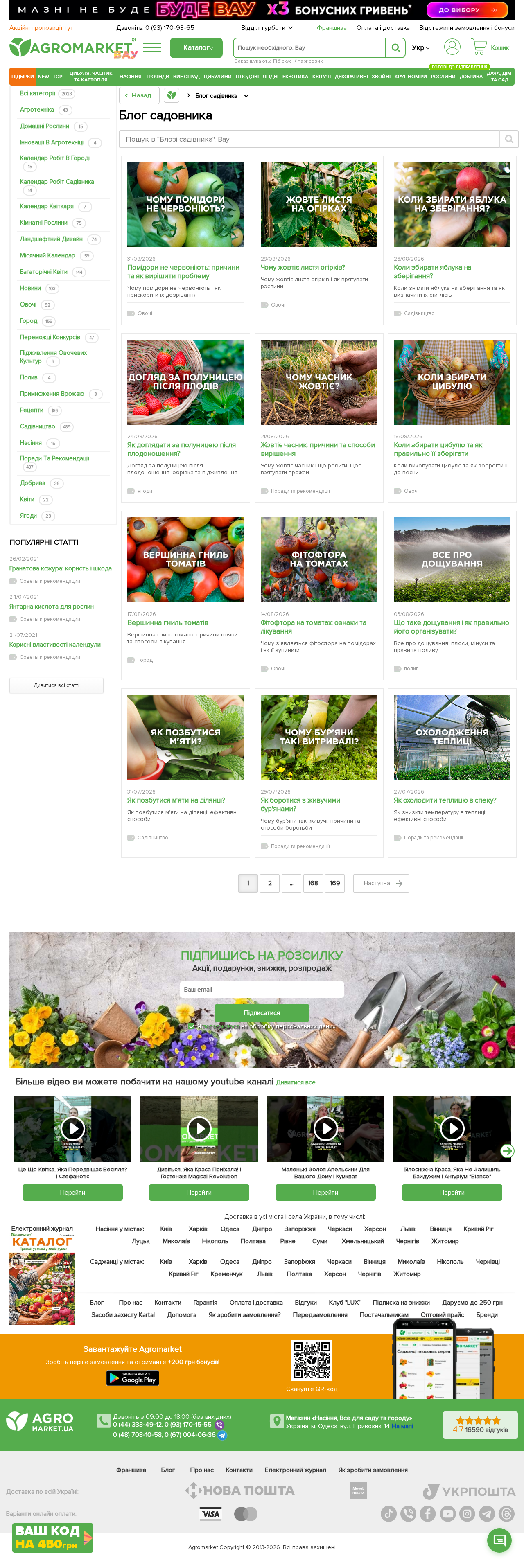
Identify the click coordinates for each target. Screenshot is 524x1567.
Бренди (487, 1315)
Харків (198, 1229)
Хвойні (381, 76)
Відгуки (306, 1303)
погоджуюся (222, 1026)
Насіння (131, 76)
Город (36, 321)
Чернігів (407, 1241)
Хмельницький (363, 1241)
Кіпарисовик (308, 61)
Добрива (471, 76)
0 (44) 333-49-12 (137, 1425)
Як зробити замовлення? (244, 1315)
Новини (38, 288)
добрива (39, 483)
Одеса (229, 1229)
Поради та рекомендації (54, 462)
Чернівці (488, 1262)
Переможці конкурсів (57, 337)
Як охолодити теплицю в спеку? (445, 800)
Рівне (288, 1241)
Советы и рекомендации (50, 581)
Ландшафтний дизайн (58, 239)
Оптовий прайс (442, 1315)
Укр (418, 47)
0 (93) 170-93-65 (169, 28)
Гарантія (205, 1303)
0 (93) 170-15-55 (188, 1425)
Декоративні (351, 76)
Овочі (35, 304)
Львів (408, 1229)
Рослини (443, 75)
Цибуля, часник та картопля (91, 76)
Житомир (445, 1241)
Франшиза (332, 28)
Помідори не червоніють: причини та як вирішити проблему (183, 271)
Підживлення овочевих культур (53, 357)
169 (335, 883)
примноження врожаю (58, 393)
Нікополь (215, 1241)
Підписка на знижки (401, 1303)
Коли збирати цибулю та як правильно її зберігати (438, 449)
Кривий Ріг (479, 1229)
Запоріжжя (300, 1229)
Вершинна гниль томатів (167, 622)
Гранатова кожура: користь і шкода (60, 568)
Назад (141, 95)
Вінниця (441, 1229)
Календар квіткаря (53, 206)
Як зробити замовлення (373, 1470)
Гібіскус (282, 61)
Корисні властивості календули (55, 644)
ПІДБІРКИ (22, 76)
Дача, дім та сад (500, 76)
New (43, 76)
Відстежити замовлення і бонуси (467, 28)
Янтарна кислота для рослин (51, 606)
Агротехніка (44, 109)
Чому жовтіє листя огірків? (303, 267)
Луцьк (140, 1241)
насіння (37, 442)
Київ (166, 1229)
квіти (34, 499)
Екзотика (295, 76)
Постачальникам (384, 1315)
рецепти (39, 410)
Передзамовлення (320, 1315)
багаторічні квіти (51, 271)
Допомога (181, 1315)
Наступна (378, 883)
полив (35, 377)
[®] (70, 55)
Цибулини (218, 76)
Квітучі (321, 76)
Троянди (157, 76)
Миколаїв (176, 1241)
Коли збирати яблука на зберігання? (433, 271)
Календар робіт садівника (57, 185)
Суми (320, 1241)
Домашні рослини (51, 126)
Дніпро (262, 1229)
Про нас (130, 1303)
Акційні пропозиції (41, 28)
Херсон (375, 1229)
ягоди (35, 515)
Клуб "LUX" (345, 1303)
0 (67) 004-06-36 (190, 1435)
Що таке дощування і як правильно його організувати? (452, 627)
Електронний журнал (295, 1470)
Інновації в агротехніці (58, 142)
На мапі (402, 1426)
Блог (97, 1303)
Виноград (186, 76)
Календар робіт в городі (55, 161)
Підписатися (262, 1013)
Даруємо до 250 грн (472, 1303)
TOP (57, 76)
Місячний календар (54, 255)
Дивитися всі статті (56, 685)
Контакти (168, 1303)
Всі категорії (46, 93)
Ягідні (271, 76)
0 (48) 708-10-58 (137, 1435)
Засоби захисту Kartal (123, 1315)
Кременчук (227, 1274)
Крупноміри (411, 76)
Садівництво (45, 426)
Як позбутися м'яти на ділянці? (176, 800)
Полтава (253, 1241)
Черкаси (340, 1229)
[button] (499, 1540)
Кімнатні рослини (50, 222)
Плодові (247, 76)
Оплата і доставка (383, 28)
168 (313, 883)
